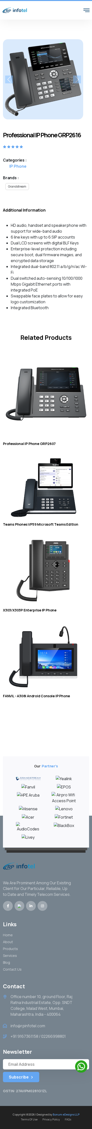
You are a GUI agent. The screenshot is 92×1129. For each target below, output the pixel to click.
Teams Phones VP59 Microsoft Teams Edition (40, 524)
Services (10, 955)
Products (10, 948)
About (8, 941)
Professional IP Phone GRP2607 (29, 443)
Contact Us (12, 969)
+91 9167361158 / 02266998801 (38, 1036)
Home (8, 935)
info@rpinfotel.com (28, 1026)
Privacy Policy (51, 1119)
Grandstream (17, 186)
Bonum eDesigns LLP (66, 1114)
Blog (6, 962)
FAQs (68, 1119)
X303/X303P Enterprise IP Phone (29, 610)
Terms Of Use (29, 1119)
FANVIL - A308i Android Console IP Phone (36, 696)
